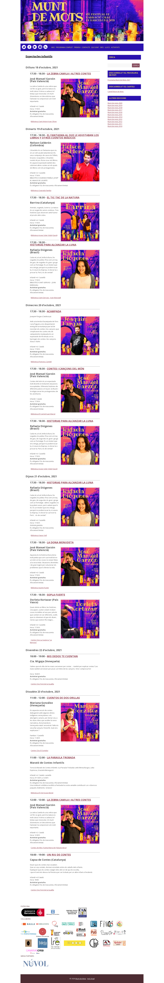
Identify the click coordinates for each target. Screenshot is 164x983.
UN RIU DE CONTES (59, 854)
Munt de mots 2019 (115, 105)
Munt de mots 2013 (115, 119)
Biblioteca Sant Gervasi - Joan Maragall (46, 297)
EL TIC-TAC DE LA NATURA (63, 197)
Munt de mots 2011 (115, 124)
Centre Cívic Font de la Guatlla (42, 684)
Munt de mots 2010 (115, 126)
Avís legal (91, 978)
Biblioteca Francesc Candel (41, 361)
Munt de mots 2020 (115, 103)
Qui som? (95, 47)
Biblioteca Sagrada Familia (41, 190)
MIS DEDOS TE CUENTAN (62, 656)
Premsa (77, 47)
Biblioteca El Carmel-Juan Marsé (43, 414)
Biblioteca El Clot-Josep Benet (42, 793)
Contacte (86, 47)
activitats (115, 48)
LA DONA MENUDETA (60, 542)
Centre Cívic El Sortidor (39, 750)
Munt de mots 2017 (115, 110)
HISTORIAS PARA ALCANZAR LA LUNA (53, 244)
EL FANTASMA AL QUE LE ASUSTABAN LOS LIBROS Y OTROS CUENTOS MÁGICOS (64, 136)
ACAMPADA (54, 311)
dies (102, 48)
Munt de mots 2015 (115, 114)
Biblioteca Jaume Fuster (40, 588)
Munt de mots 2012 (115, 121)
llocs (107, 48)
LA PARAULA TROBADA (61, 757)
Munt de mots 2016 (115, 112)
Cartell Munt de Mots (116, 91)
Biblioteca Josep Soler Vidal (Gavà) (44, 235)
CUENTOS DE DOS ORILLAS (63, 697)
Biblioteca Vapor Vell (39, 535)
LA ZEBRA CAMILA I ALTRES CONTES (69, 73)
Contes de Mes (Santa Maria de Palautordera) (48, 848)
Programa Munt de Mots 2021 (119, 80)
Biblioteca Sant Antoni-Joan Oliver (44, 121)
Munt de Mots (80, 978)
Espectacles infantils (39, 56)
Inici (53, 47)
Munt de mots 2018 (115, 108)
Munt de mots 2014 (115, 117)
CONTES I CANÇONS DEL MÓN (65, 368)
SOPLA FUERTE (56, 594)
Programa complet (64, 47)
